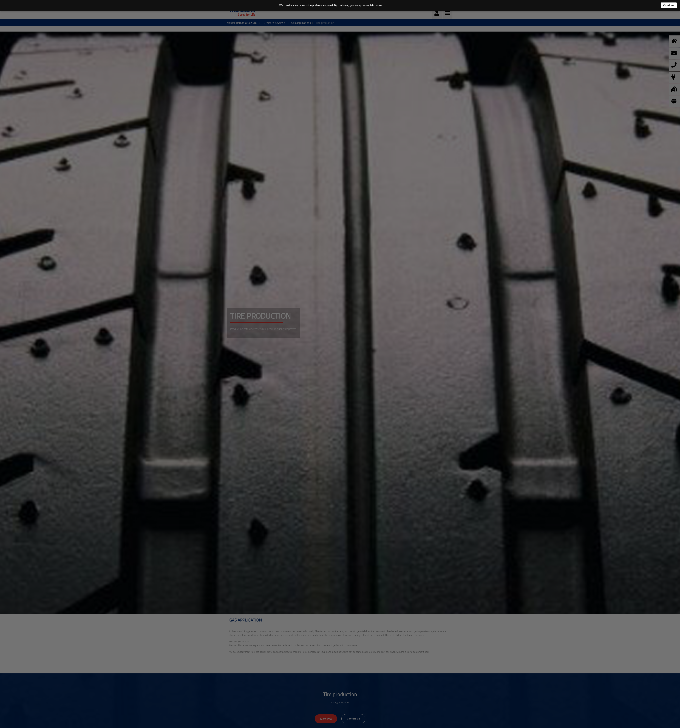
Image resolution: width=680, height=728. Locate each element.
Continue (668, 5)
